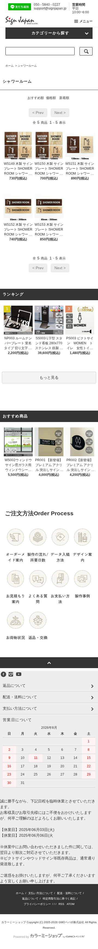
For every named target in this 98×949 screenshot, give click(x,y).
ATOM (70, 904)
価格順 (51, 98)
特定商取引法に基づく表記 (59, 898)
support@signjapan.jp (50, 8)
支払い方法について (40, 893)
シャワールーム (27, 65)
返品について (30, 898)
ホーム (9, 65)
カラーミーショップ (13, 922)
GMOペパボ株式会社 (71, 922)
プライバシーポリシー (37, 904)
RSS (61, 904)
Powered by (21, 936)
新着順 (64, 98)
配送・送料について (69, 893)
